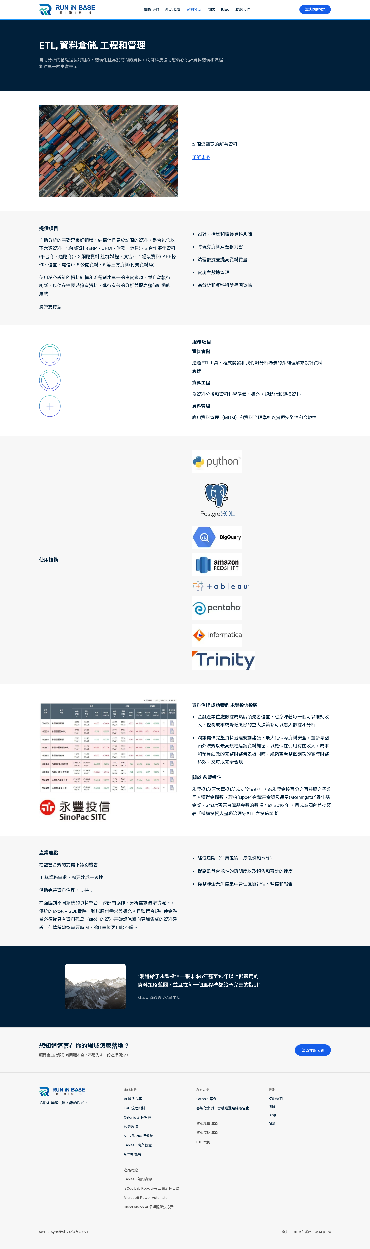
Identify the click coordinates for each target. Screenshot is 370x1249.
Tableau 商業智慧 (138, 1145)
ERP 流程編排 (134, 1108)
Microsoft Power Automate (145, 1197)
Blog (225, 9)
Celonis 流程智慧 (137, 1117)
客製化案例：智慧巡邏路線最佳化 (222, 1108)
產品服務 (172, 9)
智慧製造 (131, 1126)
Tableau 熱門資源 (138, 1179)
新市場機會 (132, 1154)
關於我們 (151, 9)
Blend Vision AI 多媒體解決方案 (149, 1207)
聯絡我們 (242, 9)
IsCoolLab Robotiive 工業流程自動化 (153, 1188)
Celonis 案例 (206, 1099)
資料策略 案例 (207, 1133)
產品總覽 (131, 1170)
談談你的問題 (315, 9)
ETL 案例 (203, 1142)
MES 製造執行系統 (138, 1136)
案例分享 (193, 9)
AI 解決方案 (133, 1099)
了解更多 (201, 157)
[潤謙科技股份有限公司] (67, 9)
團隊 (211, 9)
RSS (272, 1123)
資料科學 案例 (207, 1124)
